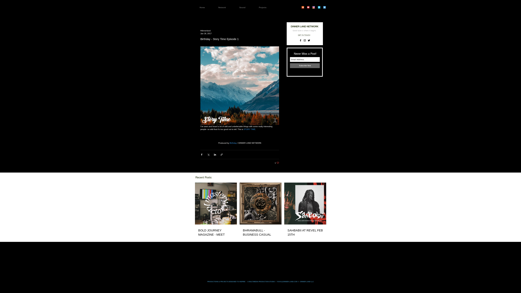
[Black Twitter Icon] (308, 40)
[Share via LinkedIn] (215, 154)
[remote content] (239, 136)
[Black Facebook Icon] (300, 40)
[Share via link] (221, 154)
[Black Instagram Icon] (304, 40)
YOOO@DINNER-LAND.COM (287, 281)
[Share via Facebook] (201, 154)
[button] (267, 7)
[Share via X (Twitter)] (208, 154)
